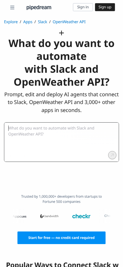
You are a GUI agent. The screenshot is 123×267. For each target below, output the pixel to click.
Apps (27, 22)
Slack (42, 22)
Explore (11, 22)
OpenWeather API (69, 22)
